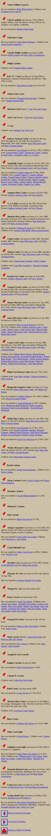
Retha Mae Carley (8, 334)
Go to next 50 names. (16, 821)
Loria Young (41, 109)
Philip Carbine (14, 55)
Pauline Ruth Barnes (9, 361)
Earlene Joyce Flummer (10, 435)
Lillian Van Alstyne (25, 552)
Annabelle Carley (21, 155)
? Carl (29, 109)
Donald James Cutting (17, 177)
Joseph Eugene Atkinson (11, 44)
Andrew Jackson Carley (23, 168)
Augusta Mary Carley (15, 152)
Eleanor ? (27, 798)
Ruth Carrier (11, 628)
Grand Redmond (24, 403)
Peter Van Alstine (15, 606)
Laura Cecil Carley (27, 329)
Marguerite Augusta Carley (25, 457)
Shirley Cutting (38, 179)
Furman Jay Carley (32, 152)
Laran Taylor (22, 693)
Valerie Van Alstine (24, 758)
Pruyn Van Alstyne (25, 667)
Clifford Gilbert (23, 396)
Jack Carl (29, 130)
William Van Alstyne (25, 723)
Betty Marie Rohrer (25, 9)
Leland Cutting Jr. (21, 175)
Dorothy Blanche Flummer (25, 430)
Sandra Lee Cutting (32, 184)
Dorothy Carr (11, 554)
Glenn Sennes (13, 646)
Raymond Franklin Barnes (32, 356)
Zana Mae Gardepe (22, 376)
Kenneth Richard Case (10, 807)
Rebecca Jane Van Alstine (27, 626)
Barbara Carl (19, 130)
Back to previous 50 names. (19, 813)
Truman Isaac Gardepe (23, 261)
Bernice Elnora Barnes (10, 356)
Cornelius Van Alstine (17, 609)
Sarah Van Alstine (19, 611)
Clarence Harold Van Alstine (29, 580)
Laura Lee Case (27, 807)
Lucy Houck (22, 150)
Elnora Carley (13, 329)
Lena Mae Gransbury (23, 265)
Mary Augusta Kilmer (13, 146)
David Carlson (34, 480)
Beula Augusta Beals (40, 230)
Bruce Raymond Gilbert (16, 399)
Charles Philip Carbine (23, 68)
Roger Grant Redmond (19, 408)
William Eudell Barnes (17, 363)
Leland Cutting (23, 172)
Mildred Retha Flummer (19, 432)
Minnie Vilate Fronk (25, 29)
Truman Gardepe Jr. (39, 376)
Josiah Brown (23, 736)
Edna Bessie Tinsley (25, 85)
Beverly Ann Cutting (9, 182)
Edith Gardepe (40, 261)
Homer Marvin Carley (38, 332)
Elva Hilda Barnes (20, 359)
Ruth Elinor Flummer (39, 432)
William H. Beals (24, 228)
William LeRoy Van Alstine (30, 756)
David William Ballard (26, 496)
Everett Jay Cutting (9, 179)
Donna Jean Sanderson (26, 470)
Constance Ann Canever (11, 11)
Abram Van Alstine (9, 604)
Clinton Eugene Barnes (39, 359)
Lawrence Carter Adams (24, 711)
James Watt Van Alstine (27, 537)
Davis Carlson (7, 472)
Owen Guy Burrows (25, 439)
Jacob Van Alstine (24, 601)
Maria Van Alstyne (24, 519)
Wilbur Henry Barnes (23, 354)
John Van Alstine (34, 609)
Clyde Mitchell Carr (9, 565)
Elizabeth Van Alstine (27, 604)
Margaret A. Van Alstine (16, 539)
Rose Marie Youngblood (38, 787)
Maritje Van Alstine (31, 606)
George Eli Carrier (34, 637)
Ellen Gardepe (7, 379)
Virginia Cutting (24, 179)
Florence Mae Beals (22, 230)
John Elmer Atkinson (26, 42)
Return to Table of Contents (19, 830)
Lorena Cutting (25, 182)
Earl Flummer (23, 428)
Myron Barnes (38, 354)
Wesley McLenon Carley (17, 332)
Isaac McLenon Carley (37, 143)
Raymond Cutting (15, 184)
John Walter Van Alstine (27, 754)
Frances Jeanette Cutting (38, 177)
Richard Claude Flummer (31, 435)
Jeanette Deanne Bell (15, 101)
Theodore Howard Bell (27, 98)
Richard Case (13, 798)
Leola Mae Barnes (35, 363)
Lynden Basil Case (21, 774)
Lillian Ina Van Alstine (23, 680)
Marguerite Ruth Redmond (17, 405)
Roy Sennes (22, 644)
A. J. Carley (34, 155)
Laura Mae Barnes (26, 361)
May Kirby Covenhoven (34, 55)
